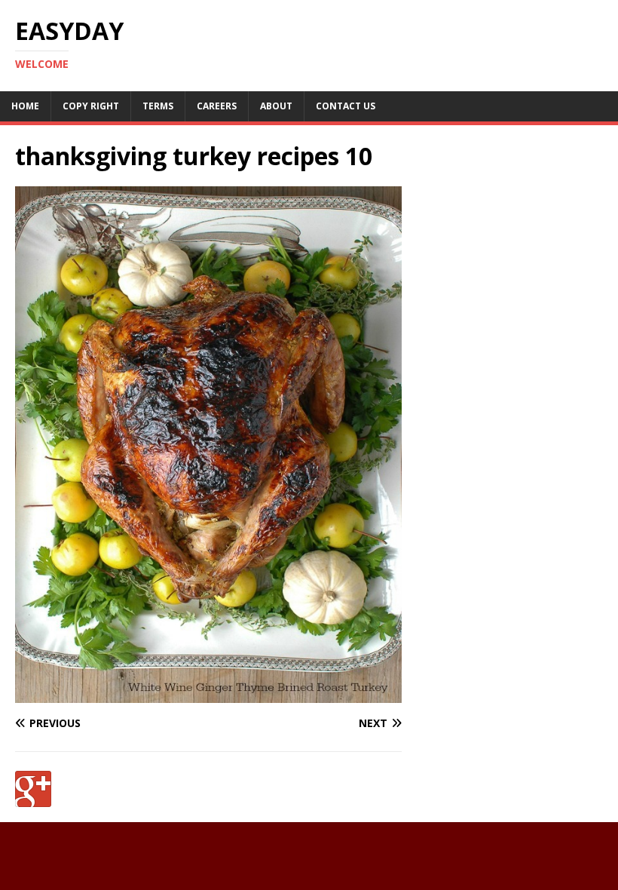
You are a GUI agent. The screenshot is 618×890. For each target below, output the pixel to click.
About (276, 106)
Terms (157, 106)
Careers (217, 106)
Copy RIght (91, 106)
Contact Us (345, 106)
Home (25, 106)
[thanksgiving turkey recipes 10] (208, 693)
